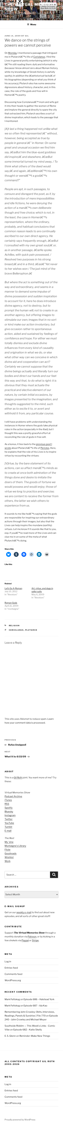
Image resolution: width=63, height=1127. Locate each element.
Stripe (35, 940)
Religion (14, 625)
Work (7, 861)
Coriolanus (39, 56)
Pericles (45, 448)
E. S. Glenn (10, 1036)
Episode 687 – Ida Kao (35, 1005)
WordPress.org (13, 980)
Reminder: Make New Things (34, 1036)
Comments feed (13, 974)
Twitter (9, 819)
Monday (12, 53)
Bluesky (9, 811)
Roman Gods (11, 602)
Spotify (9, 807)
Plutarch (31, 630)
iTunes (8, 800)
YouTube (9, 823)
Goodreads (11, 853)
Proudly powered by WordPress (20, 1119)
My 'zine (9, 842)
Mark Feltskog (12, 999)
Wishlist (9, 857)
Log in (8, 961)
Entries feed (11, 967)
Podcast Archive (13, 796)
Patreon (32, 936)
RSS (7, 804)
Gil (27, 36)
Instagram (10, 815)
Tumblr (8, 826)
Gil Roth (18, 777)
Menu (33, 24)
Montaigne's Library (15, 845)
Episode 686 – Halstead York (39, 999)
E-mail (8, 830)
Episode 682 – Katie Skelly (27, 1029)
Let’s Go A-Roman (13, 588)
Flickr (8, 849)
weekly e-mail (23, 912)
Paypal (25, 940)
